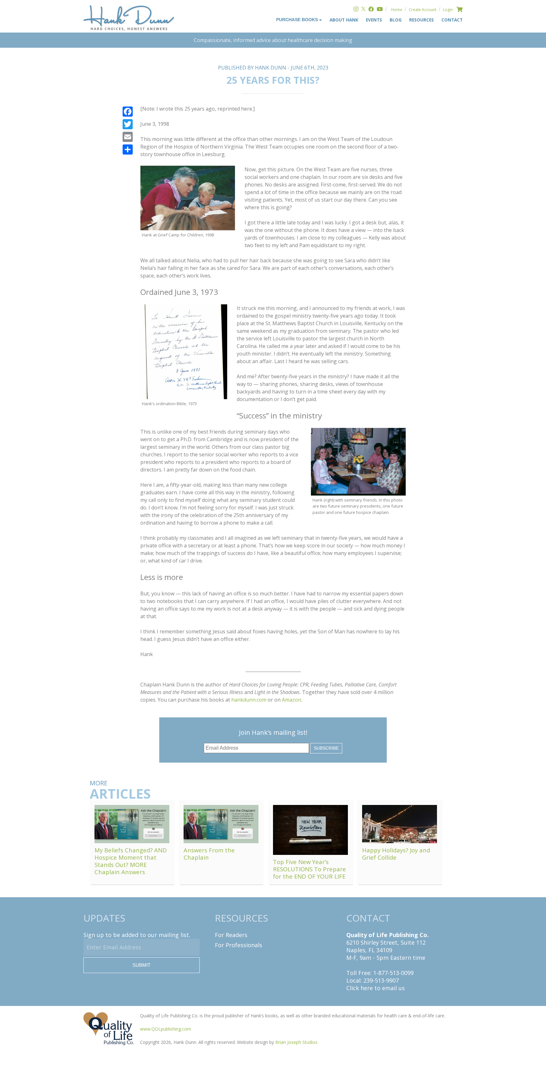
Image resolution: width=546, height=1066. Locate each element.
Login (448, 9)
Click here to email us (375, 988)
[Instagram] (356, 9)
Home (396, 9)
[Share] (127, 149)
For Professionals (238, 945)
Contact (452, 20)
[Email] (127, 137)
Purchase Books (297, 19)
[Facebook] (371, 9)
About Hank (344, 20)
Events (374, 20)
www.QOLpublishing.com (165, 1029)
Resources (421, 20)
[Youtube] (380, 9)
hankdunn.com (248, 699)
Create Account (422, 9)
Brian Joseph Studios (296, 1042)
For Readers (231, 935)
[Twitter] (363, 9)
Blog (396, 20)
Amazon (291, 699)
